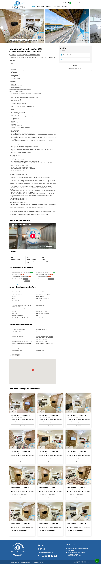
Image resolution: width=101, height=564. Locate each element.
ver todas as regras (14, 284)
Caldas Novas (56, 6)
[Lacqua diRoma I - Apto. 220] (50, 475)
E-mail (75, 65)
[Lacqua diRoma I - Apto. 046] (50, 403)
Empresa (64, 6)
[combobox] (76, 59)
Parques (48, 6)
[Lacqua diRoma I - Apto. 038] (78, 511)
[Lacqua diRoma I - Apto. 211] (22, 475)
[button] (99, 27)
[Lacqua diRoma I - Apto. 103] (78, 403)
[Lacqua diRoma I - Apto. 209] (22, 511)
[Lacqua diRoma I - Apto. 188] (50, 439)
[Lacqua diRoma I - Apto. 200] (78, 439)
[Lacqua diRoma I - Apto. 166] (22, 439)
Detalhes (22, 425)
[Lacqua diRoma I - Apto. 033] (22, 403)
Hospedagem (40, 6)
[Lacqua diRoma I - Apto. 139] (50, 511)
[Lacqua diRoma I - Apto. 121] (78, 475)
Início (33, 6)
